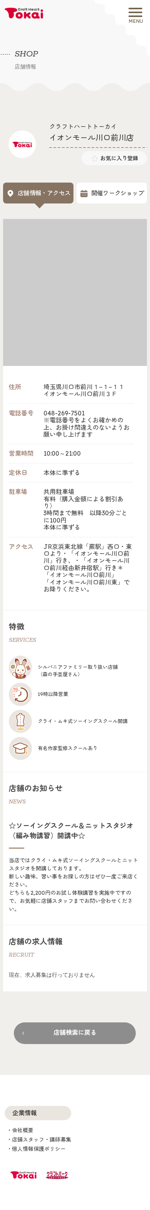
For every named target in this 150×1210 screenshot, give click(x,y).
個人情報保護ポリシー (39, 1148)
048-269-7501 (64, 413)
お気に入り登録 (119, 158)
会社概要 (22, 1130)
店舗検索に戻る (75, 1032)
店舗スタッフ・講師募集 (41, 1139)
